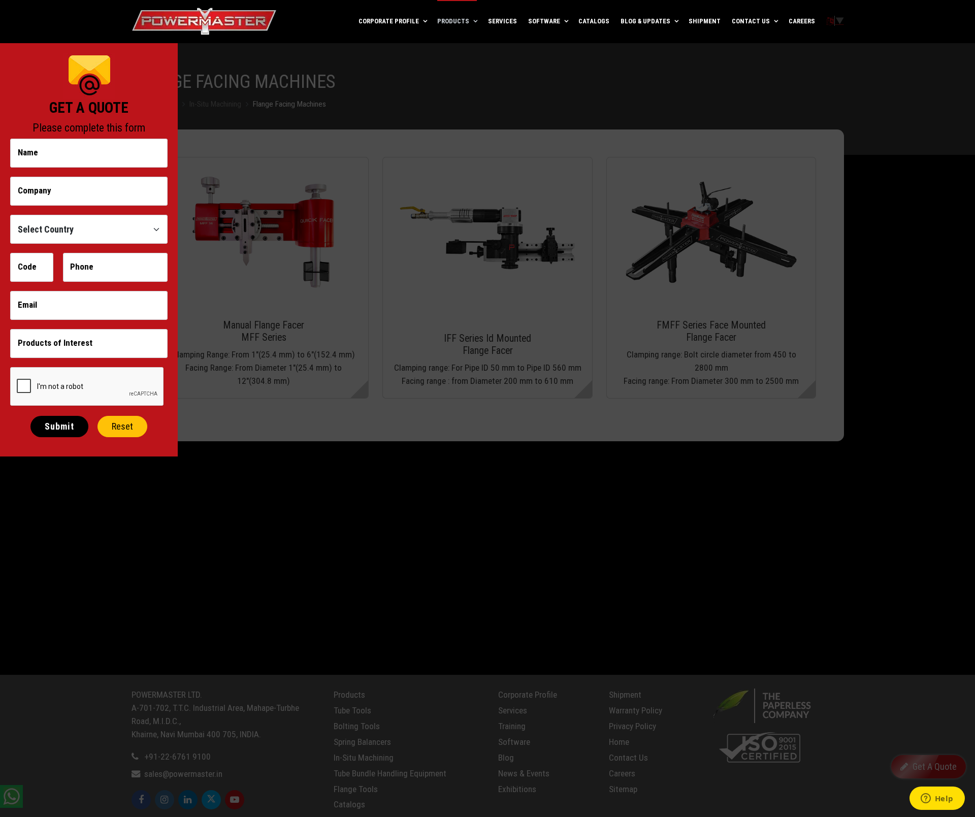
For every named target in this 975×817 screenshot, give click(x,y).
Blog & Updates (645, 21)
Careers (802, 21)
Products (453, 21)
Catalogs (593, 21)
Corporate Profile (389, 21)
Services (502, 21)
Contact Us (751, 21)
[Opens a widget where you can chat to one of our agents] (937, 799)
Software (544, 21)
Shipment (705, 21)
